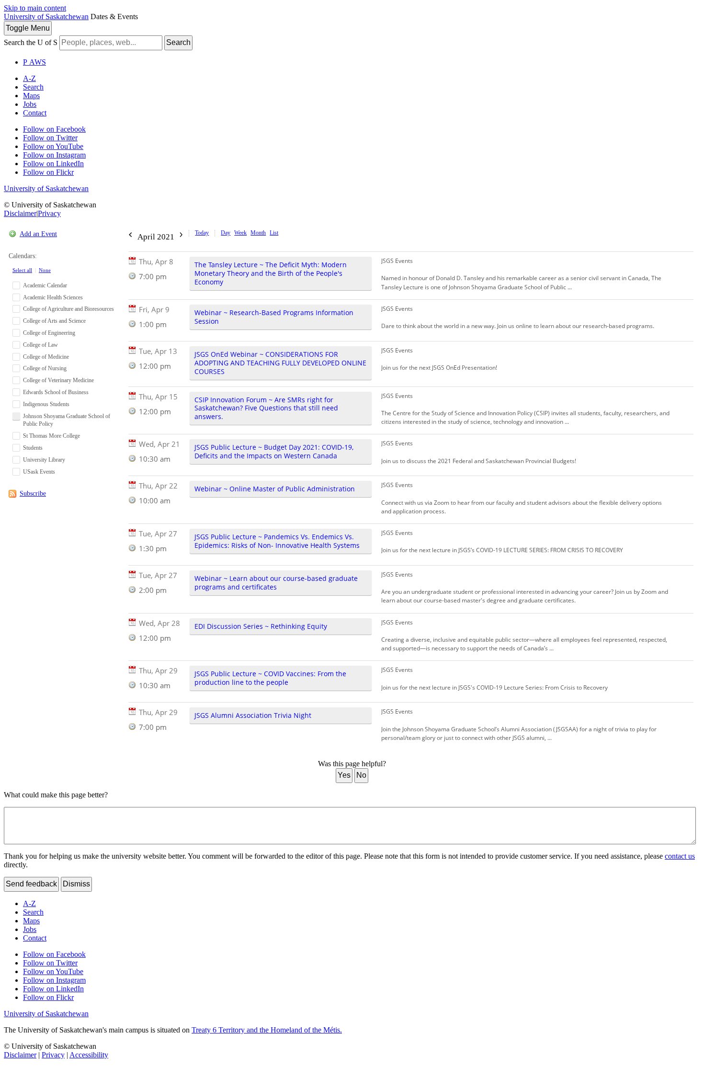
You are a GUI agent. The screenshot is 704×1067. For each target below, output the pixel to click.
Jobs (29, 104)
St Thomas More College (51, 435)
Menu (28, 28)
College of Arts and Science (54, 321)
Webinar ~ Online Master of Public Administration (274, 488)
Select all (22, 270)
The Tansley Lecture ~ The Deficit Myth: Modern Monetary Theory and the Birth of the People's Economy (270, 273)
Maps (31, 95)
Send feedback (31, 884)
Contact (34, 113)
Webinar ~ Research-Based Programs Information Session (273, 317)
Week (240, 233)
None (45, 270)
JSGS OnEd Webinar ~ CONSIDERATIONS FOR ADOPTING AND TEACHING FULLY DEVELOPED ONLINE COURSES (280, 363)
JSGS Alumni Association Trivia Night (252, 715)
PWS (34, 62)
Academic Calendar (45, 285)
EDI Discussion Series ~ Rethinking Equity (260, 626)
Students (33, 447)
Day (225, 233)
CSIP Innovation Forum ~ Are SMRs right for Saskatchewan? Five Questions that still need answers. (266, 408)
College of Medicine (46, 356)
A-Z (29, 78)
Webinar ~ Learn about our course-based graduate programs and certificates (276, 582)
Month (258, 233)
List (274, 233)
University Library (44, 459)
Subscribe (33, 493)
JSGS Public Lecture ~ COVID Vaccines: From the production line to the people (270, 678)
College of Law (40, 344)
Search (178, 42)
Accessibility (88, 1055)
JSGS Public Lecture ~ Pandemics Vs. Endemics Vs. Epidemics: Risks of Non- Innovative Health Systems (277, 541)
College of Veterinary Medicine (58, 380)
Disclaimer (20, 213)
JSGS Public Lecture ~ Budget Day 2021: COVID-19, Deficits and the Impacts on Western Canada (273, 451)
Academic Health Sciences (53, 297)
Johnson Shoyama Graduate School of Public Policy (66, 420)
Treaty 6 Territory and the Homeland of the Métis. (267, 1030)
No (361, 775)
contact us (680, 856)
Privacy (49, 213)
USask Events (39, 471)
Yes (344, 775)
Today (202, 233)
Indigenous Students (46, 404)
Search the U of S (30, 42)
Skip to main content (35, 8)
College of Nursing (45, 368)
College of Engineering (49, 332)
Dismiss (76, 884)
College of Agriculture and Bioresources (68, 309)
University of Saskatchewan (46, 16)
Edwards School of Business (56, 392)
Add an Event (38, 234)
